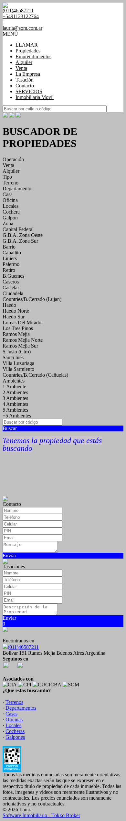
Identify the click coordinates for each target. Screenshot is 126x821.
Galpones (15, 737)
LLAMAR (27, 45)
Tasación (25, 80)
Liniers (10, 258)
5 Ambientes (15, 410)
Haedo (9, 305)
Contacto (25, 85)
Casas (11, 713)
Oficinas (14, 719)
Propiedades (28, 50)
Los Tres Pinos (18, 328)
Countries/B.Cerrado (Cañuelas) (35, 375)
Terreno (10, 182)
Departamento (17, 188)
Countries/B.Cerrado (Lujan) (32, 299)
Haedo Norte (16, 311)
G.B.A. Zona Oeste (23, 235)
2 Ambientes (15, 392)
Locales (10, 206)
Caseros (11, 281)
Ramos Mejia (16, 334)
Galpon (10, 217)
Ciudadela (13, 293)
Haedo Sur (14, 316)
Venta (21, 68)
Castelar (11, 287)
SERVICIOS (29, 91)
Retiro (9, 270)
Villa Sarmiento (18, 369)
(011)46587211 (23, 647)
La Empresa (28, 74)
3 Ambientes (15, 398)
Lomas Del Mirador (23, 322)
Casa (8, 194)
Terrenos (14, 702)
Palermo (11, 264)
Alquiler (24, 62)
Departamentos (20, 708)
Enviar (9, 555)
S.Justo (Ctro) (17, 351)
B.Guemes (13, 276)
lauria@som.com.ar (22, 28)
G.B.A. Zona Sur (20, 241)
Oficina (10, 200)
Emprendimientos (33, 56)
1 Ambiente (14, 386)
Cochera (11, 212)
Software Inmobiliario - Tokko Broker (41, 815)
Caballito (12, 252)
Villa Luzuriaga (18, 363)
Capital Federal (18, 229)
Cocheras (15, 731)
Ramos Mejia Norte (23, 340)
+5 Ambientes (17, 415)
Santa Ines (13, 357)
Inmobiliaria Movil (35, 97)
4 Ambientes (15, 404)
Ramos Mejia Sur (20, 346)
